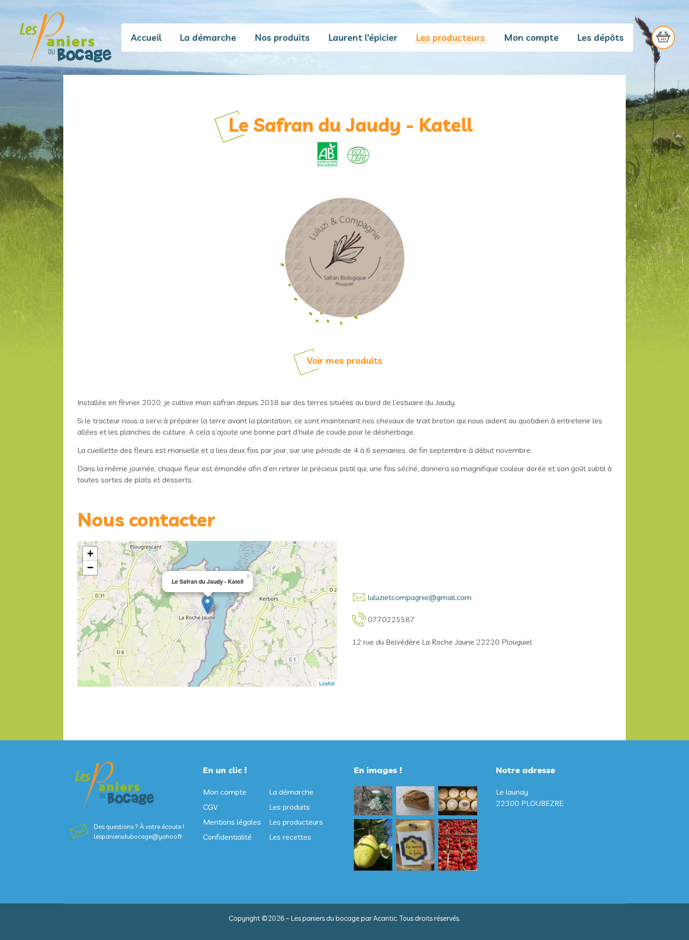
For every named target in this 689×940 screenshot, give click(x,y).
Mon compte (531, 37)
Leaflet (327, 683)
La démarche (208, 37)
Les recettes (290, 837)
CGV (210, 807)
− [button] (90, 567)
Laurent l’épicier (363, 37)
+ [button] (90, 553)
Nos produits (282, 37)
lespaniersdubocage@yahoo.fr (138, 836)
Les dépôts (600, 37)
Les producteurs (450, 37)
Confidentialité (227, 837)
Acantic (385, 918)
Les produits (289, 807)
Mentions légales (232, 822)
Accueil (146, 37)
